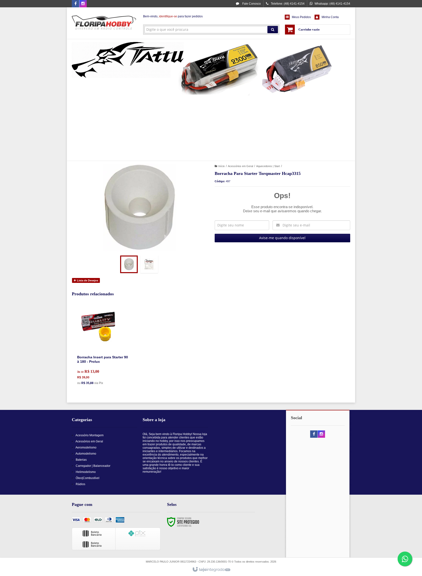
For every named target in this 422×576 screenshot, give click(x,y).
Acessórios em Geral (240, 166)
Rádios (80, 484)
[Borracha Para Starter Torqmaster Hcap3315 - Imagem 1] (129, 264)
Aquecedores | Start (268, 166)
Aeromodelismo (85, 447)
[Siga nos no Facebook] (75, 4)
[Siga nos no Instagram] (83, 4)
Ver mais (106, 367)
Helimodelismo (86, 472)
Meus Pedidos (301, 17)
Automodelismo (85, 453)
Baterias (81, 459)
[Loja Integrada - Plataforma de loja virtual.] (211, 569)
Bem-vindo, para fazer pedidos (173, 16)
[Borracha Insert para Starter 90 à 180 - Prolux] (103, 347)
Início (221, 166)
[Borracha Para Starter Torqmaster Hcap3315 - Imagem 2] (149, 264)
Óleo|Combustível (87, 478)
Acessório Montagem (89, 435)
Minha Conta (330, 17)
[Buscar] (272, 29)
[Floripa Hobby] (104, 23)
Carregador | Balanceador (93, 466)
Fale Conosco (251, 3)
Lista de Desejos (87, 280)
